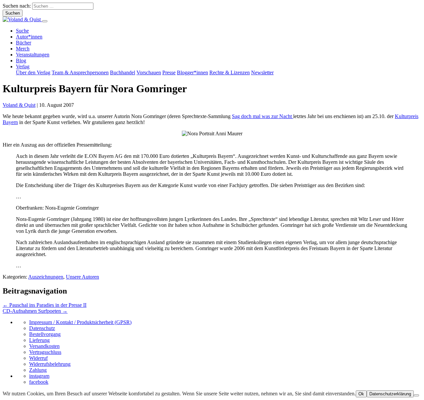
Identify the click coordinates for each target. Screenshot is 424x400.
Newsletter (262, 72)
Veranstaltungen (32, 54)
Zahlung (38, 370)
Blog (21, 60)
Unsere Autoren (82, 277)
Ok (361, 393)
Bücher (23, 42)
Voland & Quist (19, 105)
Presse (169, 72)
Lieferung (39, 340)
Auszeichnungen (45, 277)
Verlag (22, 66)
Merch (22, 48)
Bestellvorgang (45, 334)
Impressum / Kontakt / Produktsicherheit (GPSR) (80, 322)
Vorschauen (148, 72)
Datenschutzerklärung (390, 393)
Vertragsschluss (45, 352)
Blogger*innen (192, 72)
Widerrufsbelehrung (50, 364)
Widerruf (38, 358)
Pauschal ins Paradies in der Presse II (44, 305)
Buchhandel (122, 72)
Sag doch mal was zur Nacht (262, 116)
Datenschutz (42, 328)
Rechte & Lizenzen (229, 72)
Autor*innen (29, 36)
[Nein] (416, 395)
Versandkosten (44, 346)
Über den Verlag (33, 72)
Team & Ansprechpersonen (80, 72)
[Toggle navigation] (44, 21)
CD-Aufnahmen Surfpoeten (35, 311)
